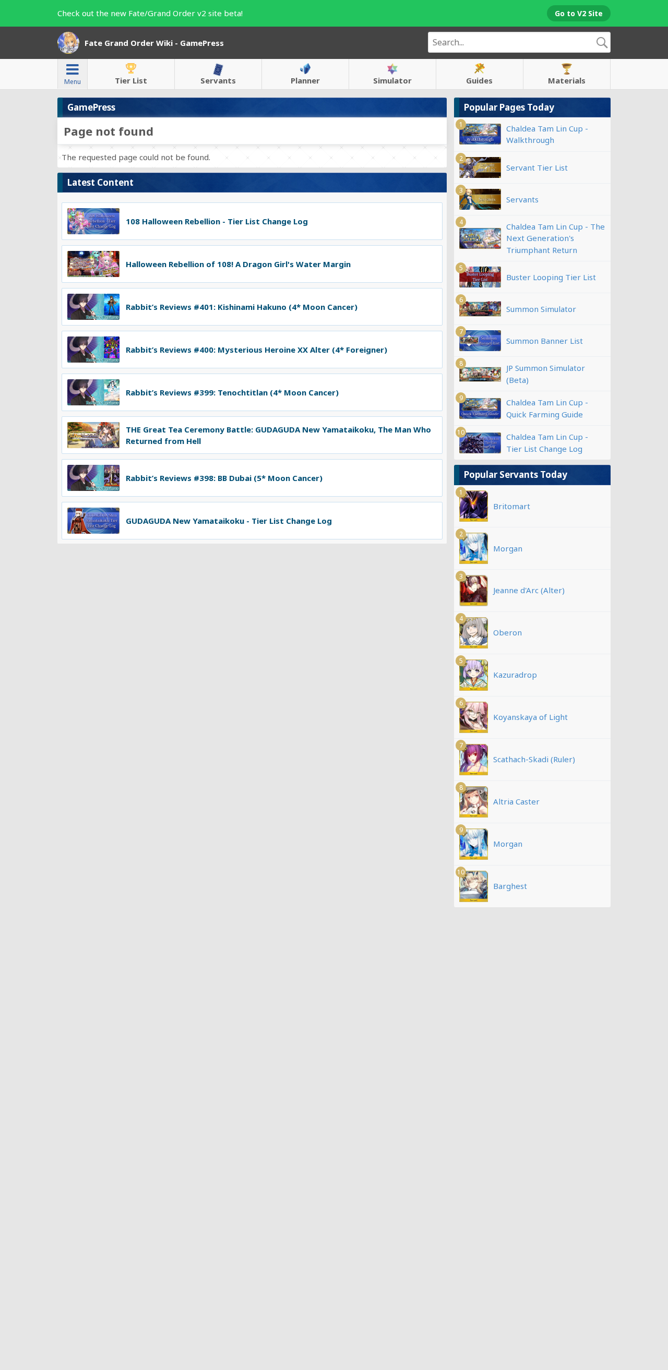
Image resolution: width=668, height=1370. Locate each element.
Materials (567, 80)
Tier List (131, 80)
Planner (305, 80)
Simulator (392, 80)
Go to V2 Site (579, 13)
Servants (218, 80)
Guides (479, 80)
